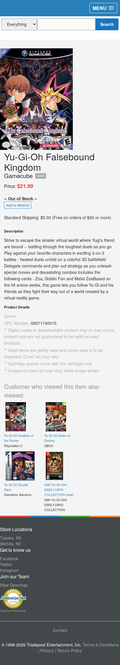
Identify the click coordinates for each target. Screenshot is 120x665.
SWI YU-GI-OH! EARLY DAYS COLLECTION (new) (59, 489)
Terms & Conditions (101, 645)
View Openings (14, 585)
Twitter (6, 564)
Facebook (9, 558)
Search (107, 24)
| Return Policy (68, 650)
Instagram (9, 570)
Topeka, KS (10, 538)
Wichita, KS (10, 544)
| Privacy (46, 650)
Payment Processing (13, 610)
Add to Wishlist (17, 205)
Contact (60, 630)
